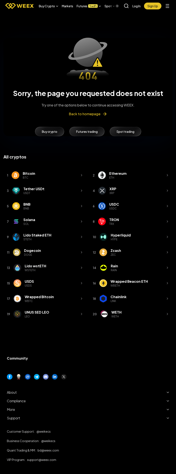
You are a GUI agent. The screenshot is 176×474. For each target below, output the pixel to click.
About (12, 392)
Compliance (16, 401)
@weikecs (43, 431)
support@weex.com (41, 460)
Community (17, 358)
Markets (67, 5)
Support (13, 418)
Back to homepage (84, 114)
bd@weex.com (48, 450)
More (11, 409)
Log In (136, 5)
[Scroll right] (113, 6)
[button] (48, 5)
